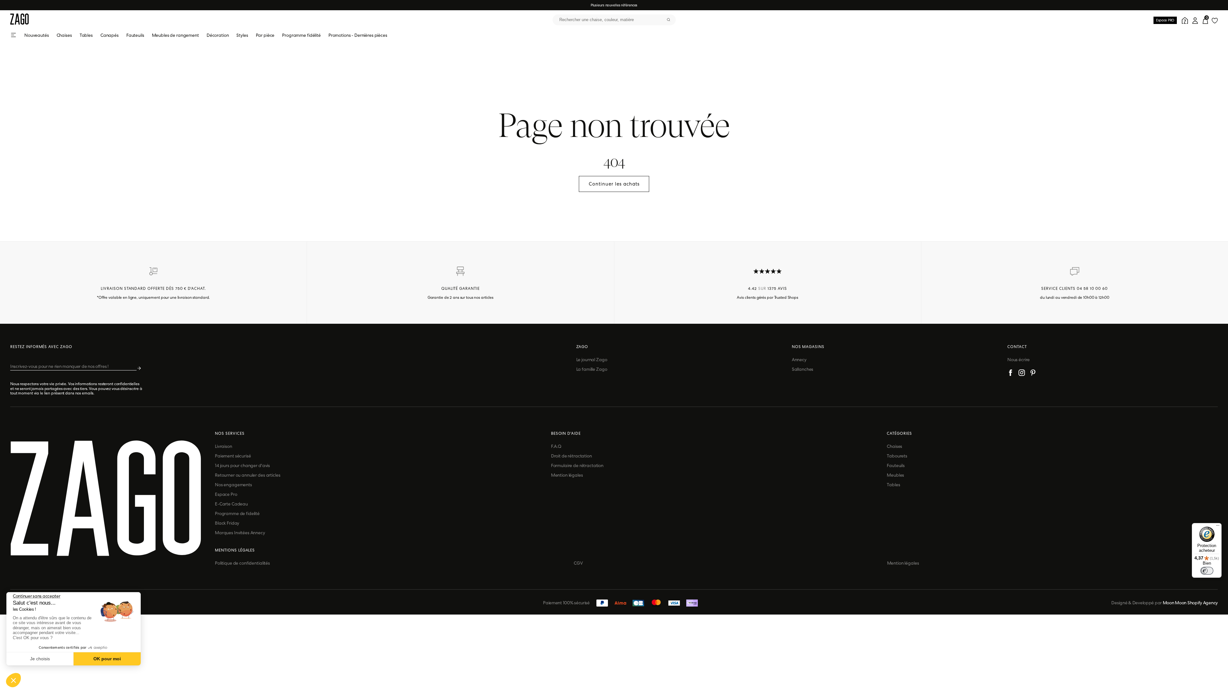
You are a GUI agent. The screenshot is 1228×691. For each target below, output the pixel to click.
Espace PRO (1165, 20)
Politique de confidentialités (242, 563)
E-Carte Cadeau (231, 504)
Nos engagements (233, 484)
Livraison (223, 446)
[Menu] (1218, 527)
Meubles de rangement (175, 35)
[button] (13, 680)
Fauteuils (135, 35)
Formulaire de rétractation (577, 465)
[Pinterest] (1033, 373)
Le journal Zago (591, 359)
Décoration (218, 35)
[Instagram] (1022, 373)
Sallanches (803, 369)
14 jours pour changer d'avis (242, 465)
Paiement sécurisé (233, 456)
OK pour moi (107, 658)
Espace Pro (226, 494)
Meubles (895, 475)
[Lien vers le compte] (1184, 20)
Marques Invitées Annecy (240, 532)
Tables (86, 35)
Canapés (109, 35)
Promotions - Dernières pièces (357, 35)
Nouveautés (36, 35)
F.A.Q (556, 446)
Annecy (799, 359)
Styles (242, 35)
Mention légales (567, 475)
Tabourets (897, 456)
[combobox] (614, 19)
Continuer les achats (614, 184)
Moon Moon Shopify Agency (1190, 603)
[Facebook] (1010, 373)
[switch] (1206, 571)
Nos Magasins (808, 346)
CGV (578, 563)
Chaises (64, 35)
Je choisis (40, 658)
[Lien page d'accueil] (19, 19)
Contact (1017, 346)
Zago (582, 346)
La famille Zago (591, 369)
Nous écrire (1018, 359)
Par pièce (265, 35)
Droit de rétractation (571, 456)
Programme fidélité (301, 35)
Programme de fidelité (237, 513)
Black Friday (227, 523)
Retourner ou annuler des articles (247, 475)
